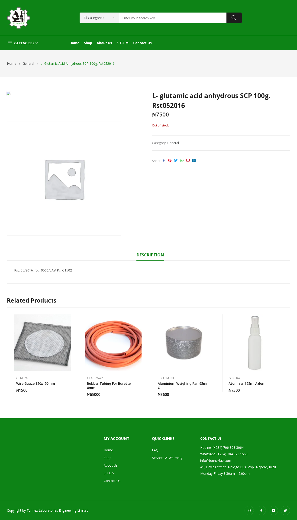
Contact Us (112, 480)
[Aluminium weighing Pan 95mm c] (183, 342)
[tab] (150, 255)
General (173, 143)
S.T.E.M (109, 473)
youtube (273, 510)
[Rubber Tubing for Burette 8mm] (113, 342)
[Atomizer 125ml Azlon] (254, 342)
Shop (107, 457)
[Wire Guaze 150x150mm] (42, 342)
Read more (139, 391)
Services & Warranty (167, 457)
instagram (249, 510)
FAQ (155, 450)
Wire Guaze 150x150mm (35, 383)
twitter (285, 510)
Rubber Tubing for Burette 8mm (109, 385)
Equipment (166, 378)
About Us (111, 465)
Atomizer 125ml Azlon (246, 383)
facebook (261, 510)
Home (108, 450)
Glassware (95, 378)
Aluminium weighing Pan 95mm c (184, 385)
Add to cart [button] (68, 387)
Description (150, 255)
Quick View (68, 319)
